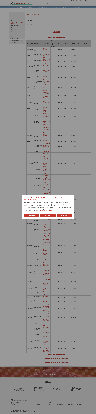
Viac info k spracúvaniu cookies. (45, 210)
